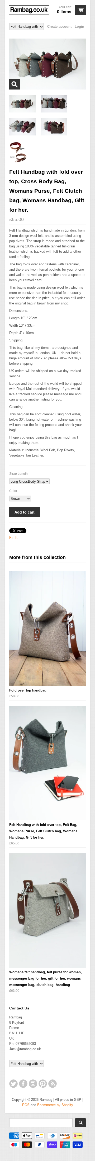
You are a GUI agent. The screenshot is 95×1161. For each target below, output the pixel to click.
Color (13, 491)
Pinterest (43, 1083)
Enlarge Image (14, 84)
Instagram (33, 1083)
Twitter (13, 1083)
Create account (59, 27)
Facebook (23, 1083)
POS (26, 1105)
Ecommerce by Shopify (55, 1105)
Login (79, 27)
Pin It (13, 537)
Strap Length (18, 474)
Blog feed (52, 1083)
